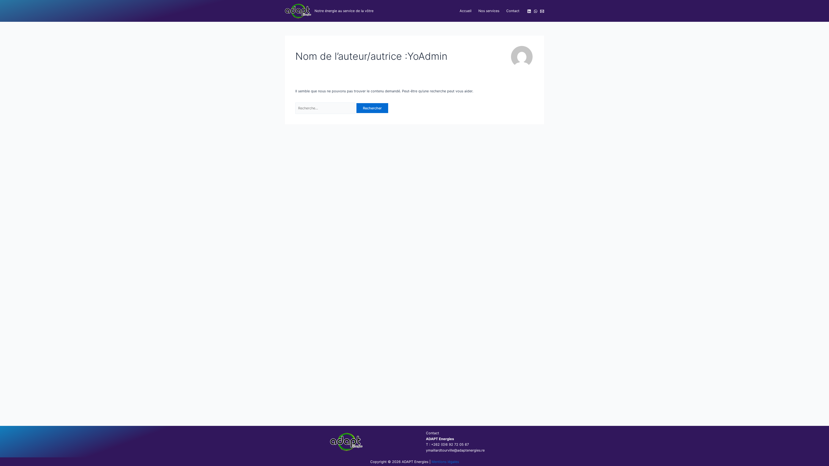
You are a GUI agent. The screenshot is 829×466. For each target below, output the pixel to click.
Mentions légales (445, 462)
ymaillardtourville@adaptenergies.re (455, 450)
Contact (512, 11)
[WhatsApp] (536, 11)
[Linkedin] (529, 11)
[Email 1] (542, 11)
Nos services (488, 11)
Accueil (465, 11)
